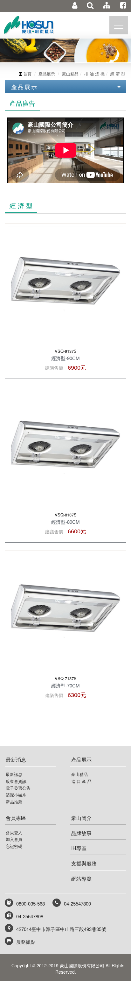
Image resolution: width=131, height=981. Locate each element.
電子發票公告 (18, 788)
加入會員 (14, 839)
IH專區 (78, 848)
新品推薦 (14, 802)
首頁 (27, 74)
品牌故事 (81, 833)
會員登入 (14, 832)
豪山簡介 (81, 817)
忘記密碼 (14, 846)
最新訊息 (14, 774)
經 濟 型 (117, 74)
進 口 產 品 (81, 781)
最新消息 (16, 759)
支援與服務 (84, 863)
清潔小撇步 (16, 795)
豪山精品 (70, 74)
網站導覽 (81, 878)
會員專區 (16, 817)
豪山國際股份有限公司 (39, 27)
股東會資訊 (16, 781)
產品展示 (46, 74)
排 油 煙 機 (94, 74)
